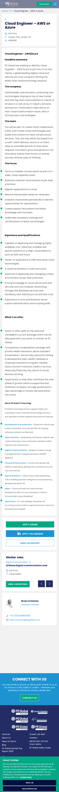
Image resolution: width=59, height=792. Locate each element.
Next (49, 583)
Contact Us (29, 697)
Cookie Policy (26, 777)
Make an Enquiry (30, 543)
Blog (4, 744)
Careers (33, 737)
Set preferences (29, 788)
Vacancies (44, 4)
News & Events (9, 741)
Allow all (29, 782)
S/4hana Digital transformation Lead (26, 565)
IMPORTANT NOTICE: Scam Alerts (39, 743)
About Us (6, 737)
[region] (29, 774)
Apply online (30, 524)
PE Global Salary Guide (40, 747)
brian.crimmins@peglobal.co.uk (25, 620)
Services (6, 734)
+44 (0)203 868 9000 (20, 615)
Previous (41, 583)
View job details (18, 584)
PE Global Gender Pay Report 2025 (12, 750)
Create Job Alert (37, 734)
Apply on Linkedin (32, 534)
